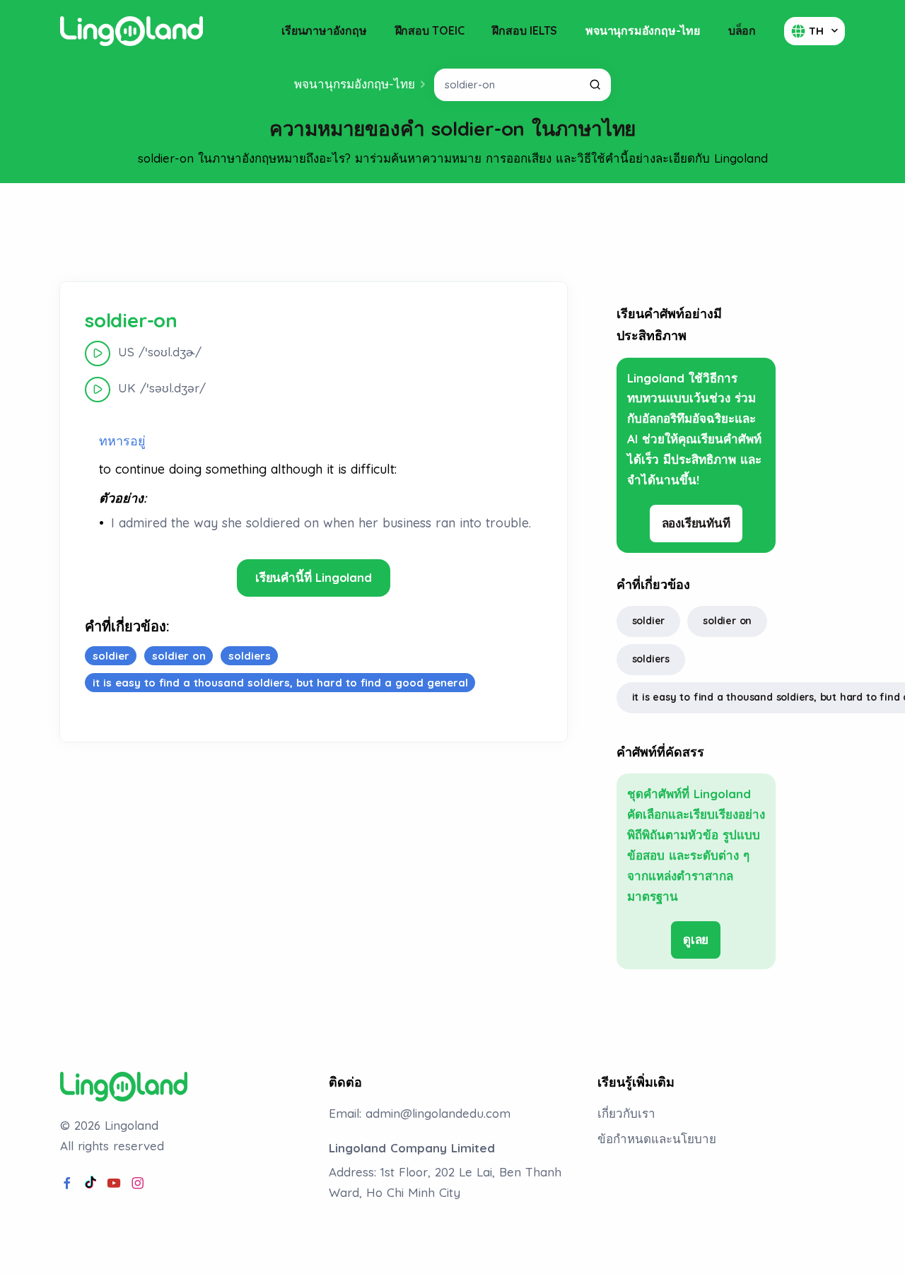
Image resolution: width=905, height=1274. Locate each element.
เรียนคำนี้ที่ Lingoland (313, 577)
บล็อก (742, 30)
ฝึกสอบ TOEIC (430, 30)
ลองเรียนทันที (696, 522)
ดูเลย (695, 939)
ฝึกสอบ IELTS (524, 30)
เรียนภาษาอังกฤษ (323, 30)
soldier (648, 620)
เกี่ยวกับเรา (626, 1113)
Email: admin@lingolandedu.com (419, 1113)
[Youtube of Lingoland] (114, 1183)
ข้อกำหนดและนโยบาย (656, 1138)
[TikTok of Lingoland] (90, 1183)
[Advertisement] (452, 232)
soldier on (727, 620)
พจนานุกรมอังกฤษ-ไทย (642, 30)
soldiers (651, 659)
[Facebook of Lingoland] (67, 1183)
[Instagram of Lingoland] (138, 1183)
